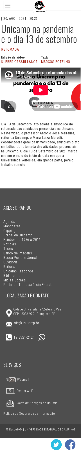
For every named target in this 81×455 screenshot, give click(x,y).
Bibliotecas (11, 276)
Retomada (10, 49)
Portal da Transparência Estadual (29, 285)
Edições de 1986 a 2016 (22, 240)
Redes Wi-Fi (25, 391)
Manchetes (11, 226)
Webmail (22, 380)
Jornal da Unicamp (17, 235)
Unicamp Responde (18, 271)
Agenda (9, 222)
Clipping (9, 231)
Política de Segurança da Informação (29, 414)
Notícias (9, 244)
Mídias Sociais (14, 280)
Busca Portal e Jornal (20, 258)
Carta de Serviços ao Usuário (37, 403)
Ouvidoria (10, 262)
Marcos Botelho (55, 62)
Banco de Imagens (17, 253)
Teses (8, 249)
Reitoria (9, 267)
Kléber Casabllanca (19, 62)
